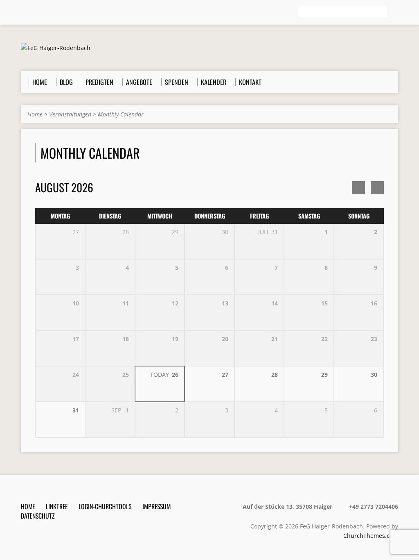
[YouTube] (59, 12)
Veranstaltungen (70, 114)
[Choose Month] (377, 187)
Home (35, 114)
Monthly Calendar (121, 114)
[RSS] (24, 12)
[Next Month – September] (358, 187)
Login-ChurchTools (105, 506)
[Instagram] (47, 12)
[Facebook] (36, 12)
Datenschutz (38, 516)
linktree (57, 506)
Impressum (156, 506)
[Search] (395, 13)
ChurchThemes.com (370, 536)
